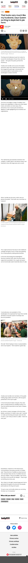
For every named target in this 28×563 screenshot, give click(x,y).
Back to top (24, 518)
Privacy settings (14, 541)
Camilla (7, 11)
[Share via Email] (26, 31)
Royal (21, 499)
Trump (23, 6)
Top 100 (3, 6)
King (13, 499)
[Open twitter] (14, 527)
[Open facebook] (8, 527)
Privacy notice (14, 538)
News (10, 6)
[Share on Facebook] (21, 31)
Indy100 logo (14, 2)
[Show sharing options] (26, 220)
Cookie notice (14, 544)
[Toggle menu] (2, 2)
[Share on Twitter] (23, 31)
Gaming (16, 6)
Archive (14, 547)
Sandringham (4, 501)
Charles (8, 499)
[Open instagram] (20, 527)
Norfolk (17, 499)
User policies (14, 535)
